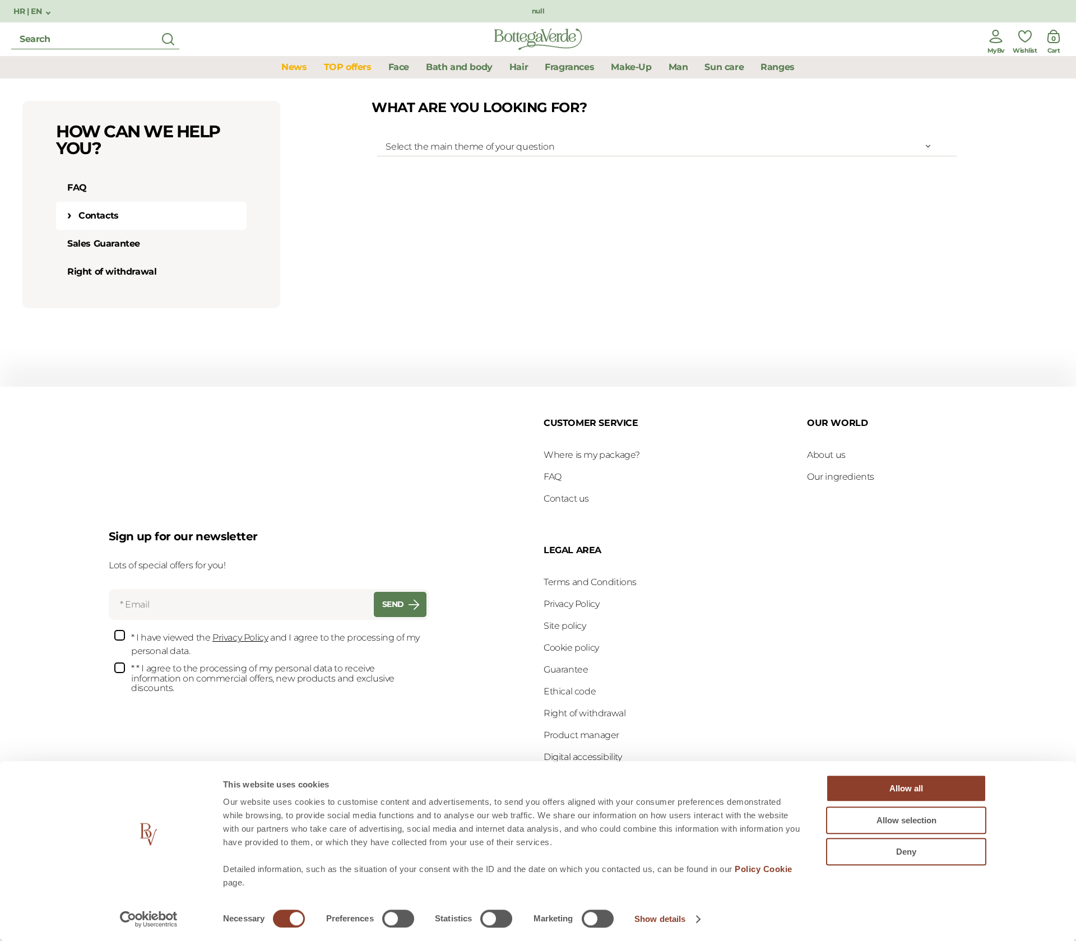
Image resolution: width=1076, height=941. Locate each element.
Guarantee (566, 669)
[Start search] (168, 39)
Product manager (581, 735)
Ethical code (570, 691)
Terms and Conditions (590, 582)
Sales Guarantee (103, 243)
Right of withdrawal (111, 271)
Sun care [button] (724, 67)
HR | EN (28, 11)
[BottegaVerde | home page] (538, 39)
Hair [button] (518, 67)
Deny (906, 851)
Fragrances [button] (569, 67)
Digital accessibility (583, 757)
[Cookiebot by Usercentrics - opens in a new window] (149, 919)
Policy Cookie (763, 869)
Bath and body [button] (459, 67)
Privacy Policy (240, 637)
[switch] (398, 919)
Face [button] (398, 67)
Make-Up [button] (631, 67)
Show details (659, 919)
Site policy (565, 625)
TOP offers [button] (348, 67)
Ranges (777, 67)
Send (393, 604)
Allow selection (906, 820)
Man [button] (678, 67)
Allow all (906, 788)
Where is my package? (592, 454)
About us (826, 454)
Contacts (98, 215)
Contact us (566, 498)
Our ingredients (840, 476)
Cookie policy (571, 647)
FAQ (77, 187)
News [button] (294, 67)
